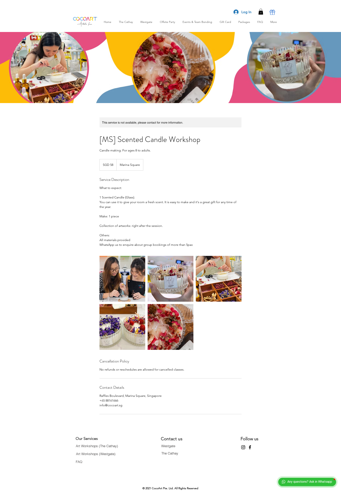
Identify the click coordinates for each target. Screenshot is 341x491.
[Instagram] (243, 447)
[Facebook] (250, 447)
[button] (260, 12)
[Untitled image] (122, 279)
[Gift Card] (272, 12)
